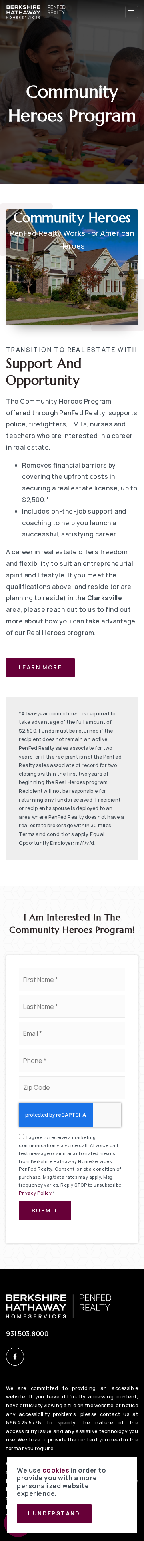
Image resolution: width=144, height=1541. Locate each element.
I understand (54, 1513)
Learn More (40, 667)
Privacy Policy (35, 1193)
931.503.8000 (27, 1333)
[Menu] (131, 12)
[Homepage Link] (36, 11)
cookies (56, 1470)
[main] (72, 634)
